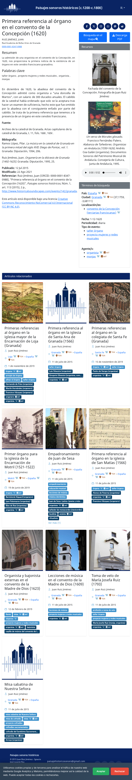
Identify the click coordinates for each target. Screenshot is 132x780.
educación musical (57, 488)
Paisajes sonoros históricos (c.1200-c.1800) (69, 7)
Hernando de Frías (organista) (19, 384)
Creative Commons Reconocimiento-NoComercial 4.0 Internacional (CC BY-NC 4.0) (37, 202)
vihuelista (53, 518)
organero (10, 397)
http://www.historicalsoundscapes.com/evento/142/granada (39, 191)
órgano (9, 371)
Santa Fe (100, 352)
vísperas (9, 619)
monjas (91, 256)
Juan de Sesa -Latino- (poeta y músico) (65, 501)
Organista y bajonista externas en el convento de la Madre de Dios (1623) (22, 582)
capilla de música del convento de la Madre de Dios (22, 631)
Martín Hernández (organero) (19, 388)
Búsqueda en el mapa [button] (93, 37)
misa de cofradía (13, 719)
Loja (10, 356)
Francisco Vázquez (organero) (19, 392)
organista (93, 252)
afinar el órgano (13, 380)
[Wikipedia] (99, 193)
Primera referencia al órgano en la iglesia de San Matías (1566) (109, 458)
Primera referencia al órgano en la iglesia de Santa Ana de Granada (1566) (65, 335)
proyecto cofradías (14, 723)
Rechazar (120, 771)
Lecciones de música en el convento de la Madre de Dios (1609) (66, 580)
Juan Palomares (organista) (18, 501)
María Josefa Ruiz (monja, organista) (109, 623)
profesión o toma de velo (104, 610)
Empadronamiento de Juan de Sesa (64, 456)
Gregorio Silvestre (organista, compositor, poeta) (65, 375)
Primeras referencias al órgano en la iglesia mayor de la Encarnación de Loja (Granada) (22, 337)
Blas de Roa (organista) (16, 506)
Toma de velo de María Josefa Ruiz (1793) (106, 580)
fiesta (8, 614)
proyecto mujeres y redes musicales (22, 623)
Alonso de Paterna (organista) (106, 493)
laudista (52, 514)
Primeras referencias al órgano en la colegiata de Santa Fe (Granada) (109, 335)
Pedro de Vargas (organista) (105, 371)
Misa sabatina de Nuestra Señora (19, 686)
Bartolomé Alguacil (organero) (19, 497)
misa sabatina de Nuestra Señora (21, 714)
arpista (63, 514)
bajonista (31, 627)
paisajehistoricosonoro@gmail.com (66, 761)
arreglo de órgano (14, 376)
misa (16, 614)
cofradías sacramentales (17, 727)
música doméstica (57, 497)
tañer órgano (95, 230)
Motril (11, 478)
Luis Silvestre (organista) (60, 371)
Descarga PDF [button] (121, 37)
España (92, 193)
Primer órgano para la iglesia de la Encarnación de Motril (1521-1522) (21, 460)
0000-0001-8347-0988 (12, 46)
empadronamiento (57, 484)
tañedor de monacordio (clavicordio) (65, 510)
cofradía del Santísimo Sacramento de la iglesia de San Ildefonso (22, 732)
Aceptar (101, 771)
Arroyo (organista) (14, 740)
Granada (97, 197)
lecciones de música (58, 493)
